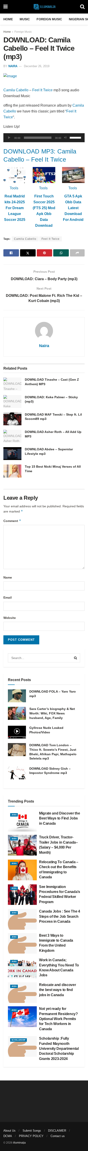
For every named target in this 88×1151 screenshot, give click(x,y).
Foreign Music (49, 19)
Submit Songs (32, 1130)
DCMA (7, 1136)
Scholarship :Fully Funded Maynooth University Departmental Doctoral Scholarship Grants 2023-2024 (59, 1049)
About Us (9, 1130)
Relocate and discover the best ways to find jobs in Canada (57, 990)
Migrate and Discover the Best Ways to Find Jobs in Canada (59, 818)
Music (25, 19)
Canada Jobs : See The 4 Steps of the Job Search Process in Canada (59, 916)
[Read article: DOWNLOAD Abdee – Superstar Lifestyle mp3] (12, 453)
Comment (12, 521)
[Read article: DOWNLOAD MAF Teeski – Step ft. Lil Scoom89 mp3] (12, 418)
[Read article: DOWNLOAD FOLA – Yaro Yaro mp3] (17, 695)
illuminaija (19, 1142)
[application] (44, 137)
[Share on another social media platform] (77, 252)
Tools (14, 188)
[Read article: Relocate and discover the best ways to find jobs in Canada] (22, 992)
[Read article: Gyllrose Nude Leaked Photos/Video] (17, 732)
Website (9, 618)
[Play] (9, 137)
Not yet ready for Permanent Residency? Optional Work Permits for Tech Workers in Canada (58, 1019)
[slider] (76, 137)
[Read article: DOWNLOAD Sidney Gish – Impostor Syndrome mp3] (17, 773)
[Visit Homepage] (43, 6)
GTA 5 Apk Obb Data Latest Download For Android (73, 208)
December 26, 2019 (36, 66)
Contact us (58, 1136)
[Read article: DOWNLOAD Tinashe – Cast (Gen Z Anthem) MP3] (12, 384)
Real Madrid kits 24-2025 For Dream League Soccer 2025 (14, 208)
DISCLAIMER (57, 1130)
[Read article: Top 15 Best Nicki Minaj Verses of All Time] (12, 471)
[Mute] (65, 137)
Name (7, 577)
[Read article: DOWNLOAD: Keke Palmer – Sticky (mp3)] (12, 401)
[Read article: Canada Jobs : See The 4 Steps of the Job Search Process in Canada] (22, 919)
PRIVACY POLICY (31, 1136)
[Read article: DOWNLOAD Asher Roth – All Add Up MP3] (12, 436)
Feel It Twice (42, 90)
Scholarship (18, 1040)
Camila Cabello (15, 90)
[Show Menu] (5, 7)
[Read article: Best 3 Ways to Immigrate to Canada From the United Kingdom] (22, 943)
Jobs (14, 815)
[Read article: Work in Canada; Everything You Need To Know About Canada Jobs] (22, 968)
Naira (12, 66)
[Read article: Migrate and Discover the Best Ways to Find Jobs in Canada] (22, 821)
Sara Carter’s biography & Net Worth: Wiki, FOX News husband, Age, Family (52, 713)
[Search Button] (82, 7)
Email (7, 597)
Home (8, 19)
